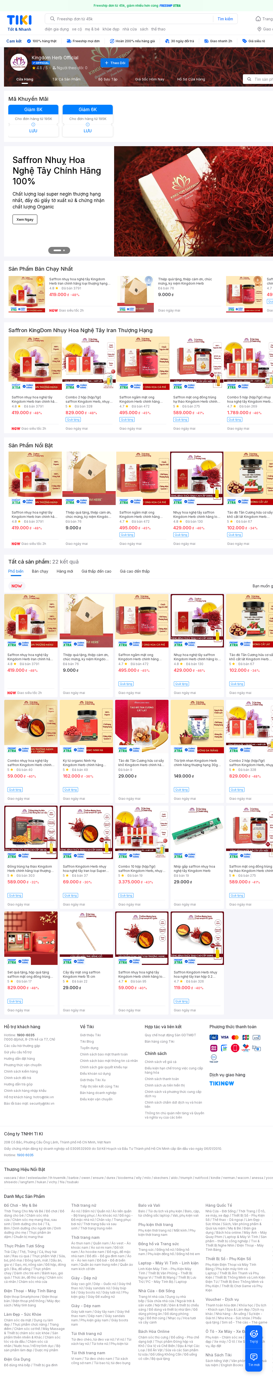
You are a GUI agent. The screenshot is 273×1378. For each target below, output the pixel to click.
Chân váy (104, 1220)
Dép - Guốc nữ (105, 1284)
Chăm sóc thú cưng (153, 1337)
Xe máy (220, 1342)
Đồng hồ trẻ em (188, 1254)
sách (144, 29)
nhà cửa (130, 29)
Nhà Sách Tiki (219, 1355)
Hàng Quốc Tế (219, 1205)
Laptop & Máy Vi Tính (241, 1237)
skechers (161, 1178)
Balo (141, 1211)
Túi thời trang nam (88, 1352)
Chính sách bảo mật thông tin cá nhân (109, 1061)
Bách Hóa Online (154, 1331)
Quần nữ (103, 1211)
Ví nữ (120, 1339)
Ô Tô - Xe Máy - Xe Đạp (227, 1331)
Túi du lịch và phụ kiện (165, 1211)
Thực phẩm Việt (44, 1256)
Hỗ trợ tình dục (42, 1346)
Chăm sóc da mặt (17, 1320)
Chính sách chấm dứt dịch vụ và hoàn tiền (173, 1104)
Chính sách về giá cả (160, 1062)
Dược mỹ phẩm (46, 1350)
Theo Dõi (117, 63)
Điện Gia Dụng (17, 1359)
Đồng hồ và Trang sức (158, 1243)
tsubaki (73, 1182)
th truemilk (58, 1178)
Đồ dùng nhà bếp (17, 1365)
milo (147, 1178)
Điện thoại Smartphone (21, 1297)
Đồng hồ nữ (165, 1250)
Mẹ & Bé (234, 1228)
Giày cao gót (81, 1284)
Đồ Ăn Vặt (155, 1350)
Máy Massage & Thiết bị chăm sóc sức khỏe (34, 1331)
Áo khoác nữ (107, 1215)
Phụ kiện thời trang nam (166, 1232)
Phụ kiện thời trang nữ (154, 1230)
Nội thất (161, 1305)
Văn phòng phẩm (244, 1361)
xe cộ (77, 29)
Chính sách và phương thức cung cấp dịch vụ (173, 1094)
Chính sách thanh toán (162, 1079)
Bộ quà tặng (160, 1359)
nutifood (201, 1178)
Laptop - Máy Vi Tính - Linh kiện (168, 1263)
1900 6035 (25, 1155)
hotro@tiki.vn (43, 1097)
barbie (74, 1178)
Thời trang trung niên (96, 1228)
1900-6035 (26, 1035)
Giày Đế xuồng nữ (101, 1297)
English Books (232, 1365)
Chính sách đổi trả (17, 1078)
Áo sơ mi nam (101, 1247)
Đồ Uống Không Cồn (166, 1354)
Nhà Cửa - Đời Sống (156, 1290)
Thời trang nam (85, 1237)
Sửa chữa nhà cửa (160, 1301)
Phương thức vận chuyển (23, 1065)
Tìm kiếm (225, 19)
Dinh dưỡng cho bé (27, 1224)
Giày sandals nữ (97, 1288)
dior (22, 1178)
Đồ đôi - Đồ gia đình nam (106, 1256)
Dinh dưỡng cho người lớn (32, 1228)
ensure (98, 1178)
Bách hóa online (228, 1233)
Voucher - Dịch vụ (222, 1299)
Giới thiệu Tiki (90, 1035)
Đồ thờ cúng (156, 1318)
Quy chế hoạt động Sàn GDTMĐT (170, 1035)
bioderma (125, 1178)
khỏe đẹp (111, 29)
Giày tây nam (104, 1312)
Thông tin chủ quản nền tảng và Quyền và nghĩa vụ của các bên (174, 1115)
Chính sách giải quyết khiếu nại (103, 1067)
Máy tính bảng (25, 1305)
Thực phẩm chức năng (30, 1324)
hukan (41, 1182)
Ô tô (231, 1342)
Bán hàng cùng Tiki (159, 1041)
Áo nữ (75, 1211)
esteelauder (37, 1178)
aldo (174, 1178)
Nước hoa (21, 1346)
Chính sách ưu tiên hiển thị (165, 1085)
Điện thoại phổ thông (29, 1301)
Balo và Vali (149, 1205)
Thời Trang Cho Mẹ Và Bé (23, 1211)
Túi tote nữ (99, 1344)
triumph (186, 1178)
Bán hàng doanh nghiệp (98, 1093)
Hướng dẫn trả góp (18, 1084)
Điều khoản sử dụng (95, 1074)
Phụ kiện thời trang (155, 1224)
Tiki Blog (87, 1041)
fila (62, 1182)
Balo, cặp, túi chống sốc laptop (169, 1213)
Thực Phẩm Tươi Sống (24, 1246)
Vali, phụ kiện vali (185, 1215)
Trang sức (146, 1250)
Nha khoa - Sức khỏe (234, 1318)
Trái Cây (10, 1252)
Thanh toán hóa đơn (221, 1305)
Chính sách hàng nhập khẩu (25, 1091)
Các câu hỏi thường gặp (22, 1046)
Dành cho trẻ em (26, 1273)
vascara (10, 1178)
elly (139, 1178)
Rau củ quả (20, 1256)
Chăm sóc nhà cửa (33, 1282)
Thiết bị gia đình (45, 1365)
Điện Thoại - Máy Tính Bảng (30, 1290)
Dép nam (95, 1316)
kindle (215, 1178)
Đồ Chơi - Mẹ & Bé (20, 1205)
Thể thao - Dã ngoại (227, 1220)
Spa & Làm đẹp (238, 1309)
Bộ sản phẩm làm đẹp (32, 1348)
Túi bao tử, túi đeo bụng (112, 1363)
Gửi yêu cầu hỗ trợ (17, 1052)
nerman (229, 1178)
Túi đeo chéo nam (98, 1359)
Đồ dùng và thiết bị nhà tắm (170, 1309)
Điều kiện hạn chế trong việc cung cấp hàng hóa (174, 1070)
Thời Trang (246, 1211)
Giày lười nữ (111, 1292)
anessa (257, 1178)
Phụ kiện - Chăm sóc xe (224, 1337)
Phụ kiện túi (119, 1344)
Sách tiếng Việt (217, 1361)
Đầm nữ (88, 1211)
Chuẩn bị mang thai (28, 1237)
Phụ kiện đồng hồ (161, 1254)
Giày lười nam (81, 1312)
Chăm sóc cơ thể (27, 1329)
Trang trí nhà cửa (151, 1297)
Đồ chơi (51, 1211)
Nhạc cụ (174, 1318)
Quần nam (101, 1243)
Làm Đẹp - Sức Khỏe (22, 1314)
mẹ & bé (92, 29)
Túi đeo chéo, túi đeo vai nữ (92, 1339)
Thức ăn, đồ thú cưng (29, 1277)
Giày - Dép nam (85, 1305)
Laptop (181, 1282)
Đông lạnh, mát (36, 1260)
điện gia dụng (57, 29)
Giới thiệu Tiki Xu (93, 1080)
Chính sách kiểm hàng (21, 1071)
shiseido (11, 1182)
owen (85, 1178)
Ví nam (76, 1359)
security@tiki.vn (42, 1103)
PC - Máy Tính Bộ (159, 1282)
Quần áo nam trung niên (99, 1265)
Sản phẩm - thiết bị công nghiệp (236, 1239)
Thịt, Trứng (27, 1252)
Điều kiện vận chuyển (96, 1099)
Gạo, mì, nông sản (29, 1265)
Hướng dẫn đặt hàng (19, 1059)
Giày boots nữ (89, 1292)
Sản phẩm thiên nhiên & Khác (31, 1335)
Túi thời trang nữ (86, 1333)
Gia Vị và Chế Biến (161, 1346)
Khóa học (246, 1305)
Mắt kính (180, 1230)
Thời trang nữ (83, 1205)
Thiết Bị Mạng (164, 1277)
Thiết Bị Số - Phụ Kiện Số (228, 1258)
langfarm (27, 1182)
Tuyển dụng (89, 1048)
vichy (53, 1182)
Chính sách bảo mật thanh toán (104, 1054)
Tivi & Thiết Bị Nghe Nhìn (233, 1243)
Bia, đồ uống (21, 1269)
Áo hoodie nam (92, 1252)
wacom (243, 1178)
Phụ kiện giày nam (95, 1320)
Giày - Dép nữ (84, 1278)
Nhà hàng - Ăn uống (231, 1314)
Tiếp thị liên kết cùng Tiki (99, 1086)
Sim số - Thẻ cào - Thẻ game (244, 1322)
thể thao (158, 29)
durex (110, 1178)
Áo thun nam (80, 1243)
